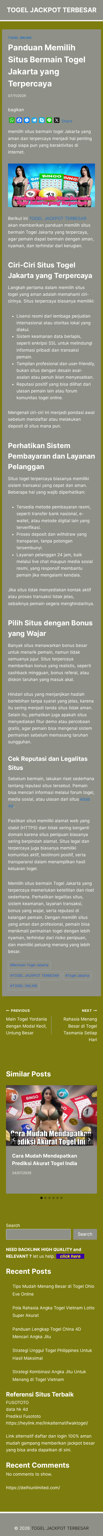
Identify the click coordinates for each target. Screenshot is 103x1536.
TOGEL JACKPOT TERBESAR (34, 975)
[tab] (41, 1198)
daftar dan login (51, 1436)
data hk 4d (17, 1409)
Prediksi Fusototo (23, 1416)
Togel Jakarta (77, 975)
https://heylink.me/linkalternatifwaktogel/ (47, 1423)
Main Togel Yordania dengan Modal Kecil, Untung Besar (26, 1022)
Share (67, 120)
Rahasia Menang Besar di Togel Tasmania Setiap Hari (80, 1025)
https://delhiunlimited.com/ (33, 1487)
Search (13, 1225)
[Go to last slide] (14, 1140)
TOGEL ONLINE (20, 38)
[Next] (89, 1140)
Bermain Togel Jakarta (29, 965)
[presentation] (51, 1115)
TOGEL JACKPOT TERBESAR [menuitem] (57, 218)
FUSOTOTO (17, 1402)
